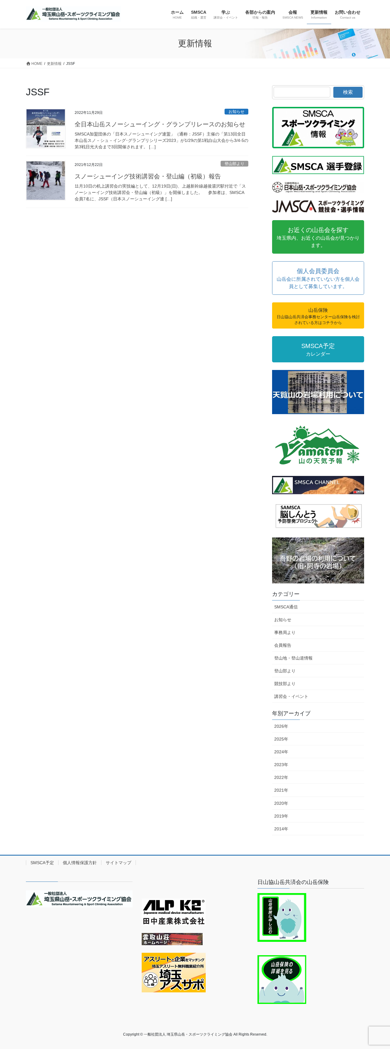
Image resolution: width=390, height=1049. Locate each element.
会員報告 (282, 645)
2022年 (281, 777)
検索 (348, 92)
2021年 (281, 790)
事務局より (285, 632)
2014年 (281, 828)
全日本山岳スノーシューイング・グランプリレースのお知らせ (160, 124)
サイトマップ (118, 862)
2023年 (281, 764)
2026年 (281, 726)
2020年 (281, 803)
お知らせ (236, 111)
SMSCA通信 (286, 606)
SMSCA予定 (42, 862)
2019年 (281, 816)
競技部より (285, 683)
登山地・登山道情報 (293, 658)
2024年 (281, 751)
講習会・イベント (291, 696)
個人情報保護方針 (80, 862)
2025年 (281, 739)
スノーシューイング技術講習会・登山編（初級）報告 (148, 176)
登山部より (234, 163)
